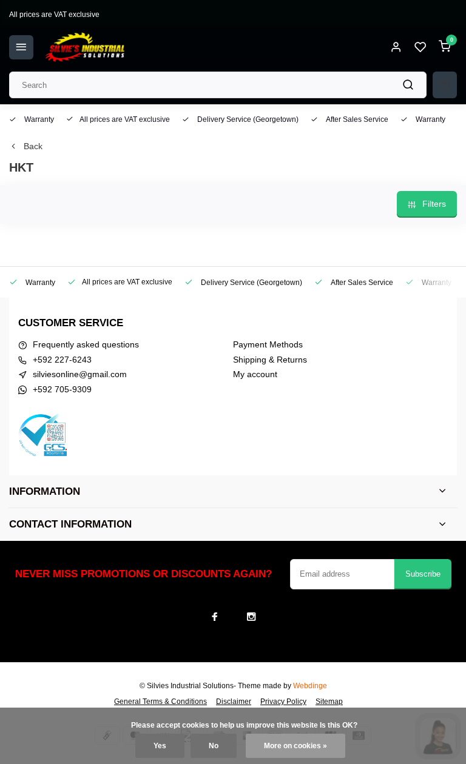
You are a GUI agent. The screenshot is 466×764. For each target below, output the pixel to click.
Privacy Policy (283, 701)
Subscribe (423, 573)
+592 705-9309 (62, 389)
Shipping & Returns (270, 359)
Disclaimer (233, 701)
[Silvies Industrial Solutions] (84, 47)
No (213, 746)
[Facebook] (215, 616)
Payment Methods (268, 344)
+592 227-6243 (62, 359)
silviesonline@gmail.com (80, 374)
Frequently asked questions (86, 344)
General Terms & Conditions (160, 701)
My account (255, 374)
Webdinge (310, 686)
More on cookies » (295, 746)
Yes (160, 746)
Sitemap (329, 701)
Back (33, 146)
